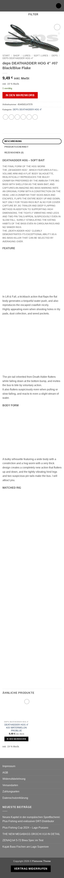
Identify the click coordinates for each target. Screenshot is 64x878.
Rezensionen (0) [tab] (14, 152)
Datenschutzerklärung (15, 797)
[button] (4, 6)
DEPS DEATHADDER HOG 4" (17, 58)
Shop (16, 55)
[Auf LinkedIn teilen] (35, 117)
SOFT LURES (41, 55)
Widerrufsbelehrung (13, 778)
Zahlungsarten (10, 791)
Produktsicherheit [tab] (16, 147)
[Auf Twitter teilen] (17, 117)
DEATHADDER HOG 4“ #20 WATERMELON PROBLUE (16, 728)
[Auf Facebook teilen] (11, 117)
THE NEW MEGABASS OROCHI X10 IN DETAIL (31, 834)
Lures (26, 55)
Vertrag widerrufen (30, 868)
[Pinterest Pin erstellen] (29, 117)
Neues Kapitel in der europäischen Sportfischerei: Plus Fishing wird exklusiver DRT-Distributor (31, 819)
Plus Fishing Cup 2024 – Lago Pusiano (25, 827)
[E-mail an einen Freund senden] (23, 117)
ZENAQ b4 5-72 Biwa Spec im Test (22, 840)
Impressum (8, 766)
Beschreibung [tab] (13, 141)
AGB (5, 772)
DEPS (55, 55)
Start (6, 55)
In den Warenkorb (20, 95)
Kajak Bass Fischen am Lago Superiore (25, 846)
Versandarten (10, 785)
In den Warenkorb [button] (16, 739)
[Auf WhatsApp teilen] (5, 117)
